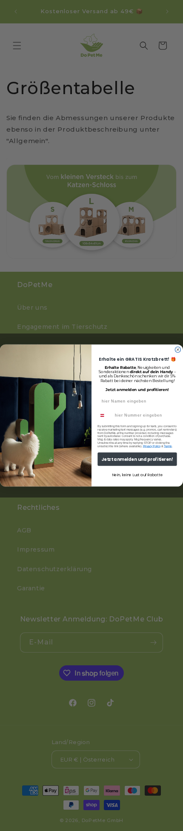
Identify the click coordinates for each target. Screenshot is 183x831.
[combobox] (105, 415)
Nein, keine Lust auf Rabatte (137, 475)
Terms (168, 446)
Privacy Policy (152, 446)
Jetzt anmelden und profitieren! (137, 459)
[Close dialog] (177, 349)
